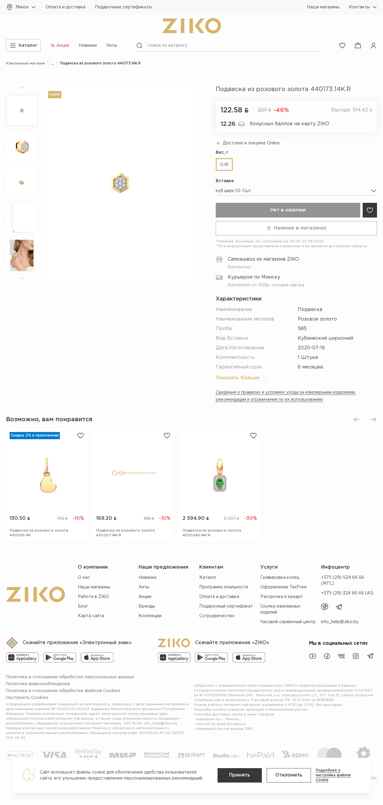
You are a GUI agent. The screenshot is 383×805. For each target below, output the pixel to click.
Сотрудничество (217, 616)
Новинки (88, 45)
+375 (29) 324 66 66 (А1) (347, 593)
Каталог (208, 577)
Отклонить (288, 775)
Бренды (147, 606)
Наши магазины (323, 7)
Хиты (111, 45)
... (52, 63)
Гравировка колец (279, 577)
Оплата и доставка (65, 7)
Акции (145, 597)
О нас (84, 577)
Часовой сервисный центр (288, 622)
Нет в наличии (288, 210)
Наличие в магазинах (300, 228)
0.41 (224, 165)
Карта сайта (91, 616)
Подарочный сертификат (226, 606)
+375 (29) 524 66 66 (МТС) (342, 580)
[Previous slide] (356, 419)
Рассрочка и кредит (281, 597)
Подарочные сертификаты (123, 7)
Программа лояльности (223, 587)
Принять (239, 775)
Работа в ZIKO (93, 597)
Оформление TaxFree (283, 587)
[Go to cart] (357, 45)
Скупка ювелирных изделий (280, 609)
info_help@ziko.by (339, 622)
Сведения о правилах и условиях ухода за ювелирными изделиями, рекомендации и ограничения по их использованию (286, 396)
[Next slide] (373, 419)
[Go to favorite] (342, 45)
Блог (83, 606)
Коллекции (150, 616)
